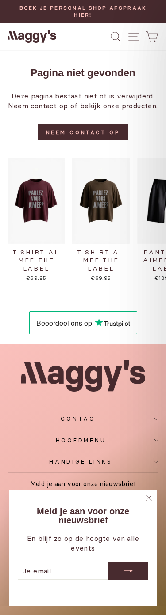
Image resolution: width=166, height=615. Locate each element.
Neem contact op (83, 132)
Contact (80, 418)
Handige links (80, 461)
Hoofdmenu (81, 440)
